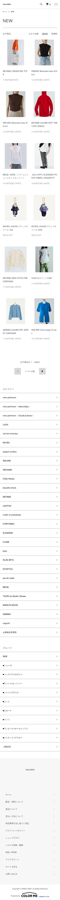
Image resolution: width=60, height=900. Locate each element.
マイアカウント (12, 859)
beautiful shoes (9, 487)
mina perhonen (9, 397)
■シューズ (7, 665)
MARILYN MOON (10, 605)
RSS (7, 852)
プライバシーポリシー (15, 830)
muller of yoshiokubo (12, 514)
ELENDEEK (8, 532)
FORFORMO (8, 523)
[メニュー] (56, 4)
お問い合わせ (11, 873)
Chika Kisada (8, 478)
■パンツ (6, 719)
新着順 (54, 33)
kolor (5, 551)
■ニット (6, 701)
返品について (11, 808)
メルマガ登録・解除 (14, 845)
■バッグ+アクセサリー (13, 674)
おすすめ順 (34, 33)
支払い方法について (14, 816)
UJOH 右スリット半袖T (41, 278)
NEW (12, 12)
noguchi (6, 623)
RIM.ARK (7, 460)
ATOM (14, 852)
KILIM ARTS (8, 559)
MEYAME (7, 496)
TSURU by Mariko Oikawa (14, 596)
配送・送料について (14, 801)
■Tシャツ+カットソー (12, 683)
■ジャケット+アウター (13, 737)
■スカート (7, 710)
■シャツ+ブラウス (11, 692)
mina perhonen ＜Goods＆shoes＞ (18, 415)
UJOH (5, 424)
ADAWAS (7, 614)
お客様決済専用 (9, 632)
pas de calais (8, 578)
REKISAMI (7, 469)
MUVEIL (6, 442)
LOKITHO (7, 505)
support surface (10, 451)
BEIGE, (6, 587)
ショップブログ (12, 837)
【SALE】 (7, 746)
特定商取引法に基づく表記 (17, 823)
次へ (42, 371)
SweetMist (7, 4)
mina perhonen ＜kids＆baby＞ (16, 406)
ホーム (5, 12)
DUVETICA (8, 569)
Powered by (15, 896)
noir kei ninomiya (10, 433)
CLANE (6, 542)
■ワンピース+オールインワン (15, 728)
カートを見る (11, 866)
